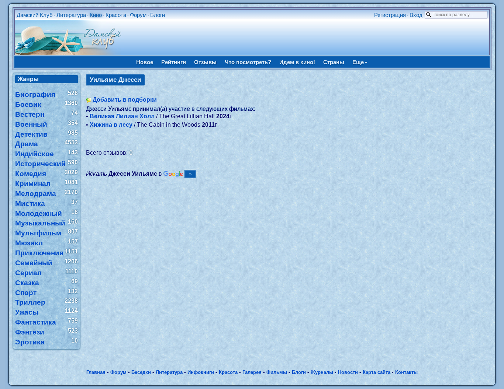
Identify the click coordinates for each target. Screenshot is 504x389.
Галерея (252, 372)
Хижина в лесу (111, 125)
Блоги (157, 15)
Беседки (141, 372)
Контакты (406, 372)
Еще (358, 62)
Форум (138, 15)
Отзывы (205, 62)
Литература (71, 15)
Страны (333, 62)
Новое (144, 62)
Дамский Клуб (35, 15)
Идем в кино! (297, 62)
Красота (116, 15)
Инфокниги (200, 372)
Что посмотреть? (248, 62)
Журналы (322, 372)
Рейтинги (173, 62)
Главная (96, 372)
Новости (348, 372)
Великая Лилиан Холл (122, 116)
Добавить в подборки (125, 100)
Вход (416, 15)
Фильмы (276, 372)
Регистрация (390, 15)
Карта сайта (376, 372)
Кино (96, 15)
